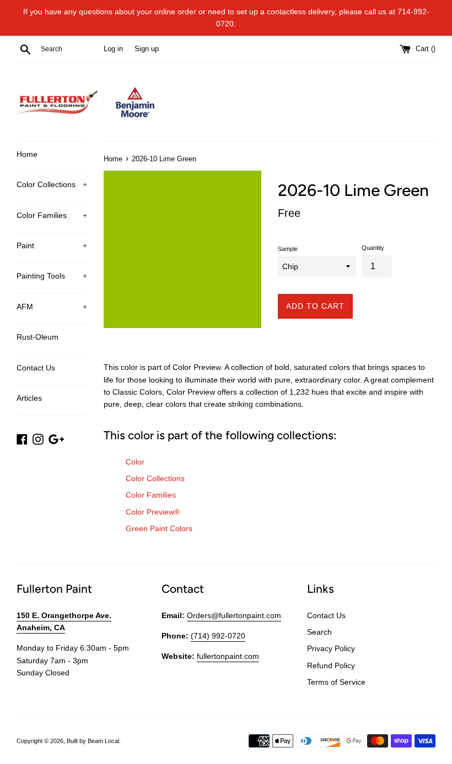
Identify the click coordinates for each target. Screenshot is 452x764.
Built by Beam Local (93, 741)
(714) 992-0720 (218, 635)
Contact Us (36, 367)
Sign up (146, 49)
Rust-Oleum (37, 336)
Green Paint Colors (159, 528)
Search (319, 631)
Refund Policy (331, 665)
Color (135, 461)
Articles (29, 398)
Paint (52, 245)
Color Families (52, 215)
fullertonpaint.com (228, 656)
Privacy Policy (331, 648)
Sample (288, 248)
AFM (52, 306)
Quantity (373, 247)
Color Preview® (153, 511)
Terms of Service (336, 682)
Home (27, 154)
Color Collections (52, 184)
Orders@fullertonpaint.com (234, 615)
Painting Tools (52, 275)
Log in (113, 49)
